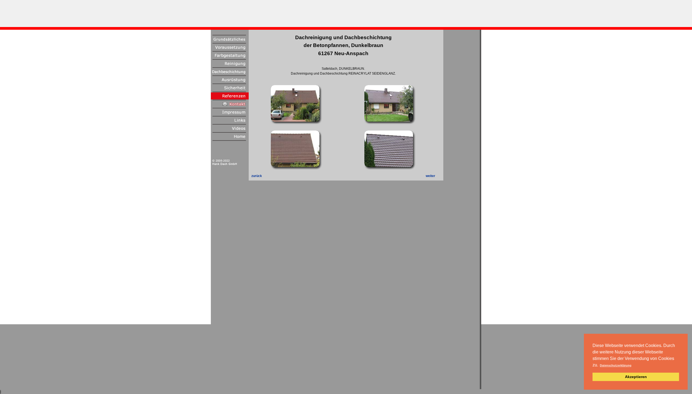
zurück (256, 176)
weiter (430, 176)
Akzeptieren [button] (636, 377)
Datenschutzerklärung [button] (615, 365)
